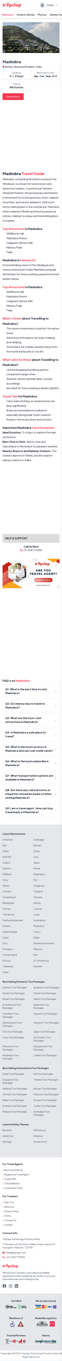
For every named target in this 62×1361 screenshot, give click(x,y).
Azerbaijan (39, 839)
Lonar (37, 914)
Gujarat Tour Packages (45, 1013)
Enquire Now (13, 96)
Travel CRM (10, 1178)
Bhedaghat (8, 902)
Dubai (6, 851)
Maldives (7, 874)
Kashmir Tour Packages (15, 987)
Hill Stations (40, 1130)
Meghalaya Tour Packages (11, 1057)
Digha (37, 937)
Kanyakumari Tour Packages (43, 1048)
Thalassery (8, 966)
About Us (9, 1206)
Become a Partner (13, 1170)
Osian (6, 972)
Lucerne (38, 908)
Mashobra (8, 14)
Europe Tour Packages (45, 1100)
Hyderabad (39, 920)
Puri (36, 879)
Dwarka (6, 926)
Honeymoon (40, 1141)
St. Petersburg (41, 960)
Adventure (8, 1135)
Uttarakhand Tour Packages (12, 1006)
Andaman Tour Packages (46, 987)
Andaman (8, 839)
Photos (42, 14)
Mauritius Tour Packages (46, 1094)
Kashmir (7, 868)
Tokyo (37, 931)
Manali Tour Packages (14, 998)
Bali (4, 845)
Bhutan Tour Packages (45, 1088)
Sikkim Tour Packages (45, 998)
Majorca (38, 949)
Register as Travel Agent (16, 1174)
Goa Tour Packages (13, 1031)
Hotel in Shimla (25, 14)
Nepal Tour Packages (13, 1100)
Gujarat (6, 862)
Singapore (39, 885)
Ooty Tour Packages (13, 1037)
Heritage (7, 1141)
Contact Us (10, 1220)
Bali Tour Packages (43, 1073)
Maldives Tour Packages (15, 1088)
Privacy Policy (11, 1211)
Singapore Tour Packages (11, 1081)
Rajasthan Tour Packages (41, 1006)
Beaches (7, 1130)
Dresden (38, 966)
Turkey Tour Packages (45, 1105)
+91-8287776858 (15, 1257)
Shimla (9, 66)
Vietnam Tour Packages (15, 1094)
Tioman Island (10, 954)
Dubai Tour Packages (13, 1073)
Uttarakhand (9, 897)
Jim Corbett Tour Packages (42, 1039)
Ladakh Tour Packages (45, 1055)
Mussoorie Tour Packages (11, 1048)
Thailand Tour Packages (46, 1079)
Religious (38, 1135)
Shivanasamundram (44, 943)
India (39, 66)
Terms (7, 1215)
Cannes (6, 908)
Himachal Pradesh (24, 66)
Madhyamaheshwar (13, 920)
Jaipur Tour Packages (44, 1031)
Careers (8, 1224)
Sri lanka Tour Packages (15, 1105)
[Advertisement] (31, 136)
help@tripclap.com (16, 1252)
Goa (36, 856)
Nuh (36, 954)
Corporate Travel (13, 1187)
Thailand (38, 891)
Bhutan (37, 845)
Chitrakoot (8, 914)
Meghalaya (39, 874)
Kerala (37, 868)
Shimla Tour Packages (45, 993)
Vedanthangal (10, 931)
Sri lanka (7, 891)
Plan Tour (9, 1202)
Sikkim (6, 885)
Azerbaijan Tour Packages (42, 1113)
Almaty (37, 902)
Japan (37, 862)
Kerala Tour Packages (14, 993)
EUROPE (7, 856)
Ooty (5, 879)
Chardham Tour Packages (11, 1015)
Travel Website (12, 1183)
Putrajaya (8, 949)
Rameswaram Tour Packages (12, 1024)
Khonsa (6, 960)
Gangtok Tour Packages (46, 1022)
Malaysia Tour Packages (15, 1111)
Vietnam (38, 897)
